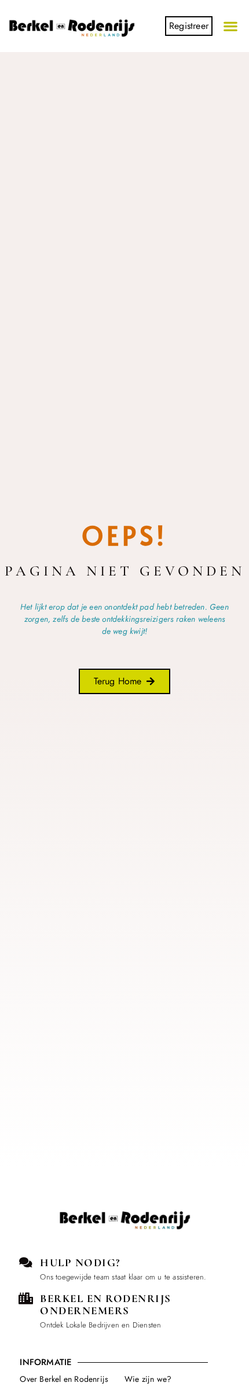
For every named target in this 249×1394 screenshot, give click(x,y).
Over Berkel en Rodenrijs (64, 1379)
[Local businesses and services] (25, 1298)
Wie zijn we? (147, 1379)
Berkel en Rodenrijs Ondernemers (105, 1304)
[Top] (30, 1250)
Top (30, 1269)
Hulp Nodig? (80, 1262)
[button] (230, 26)
